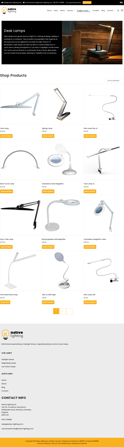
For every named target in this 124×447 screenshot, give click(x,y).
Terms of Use (55, 443)
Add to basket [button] (6, 136)
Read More (87, 2)
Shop (56, 10)
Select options (90, 136)
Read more (5, 302)
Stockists (96, 10)
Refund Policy (66, 443)
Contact (110, 10)
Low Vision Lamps (9, 366)
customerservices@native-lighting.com (39, 2)
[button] (74, 10)
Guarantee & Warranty (79, 443)
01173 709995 (59, 2)
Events (62, 10)
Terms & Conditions (43, 443)
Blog (103, 10)
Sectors (70, 10)
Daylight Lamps (82, 10)
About (49, 10)
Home (4, 380)
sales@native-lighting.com (12, 2)
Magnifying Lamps (9, 363)
